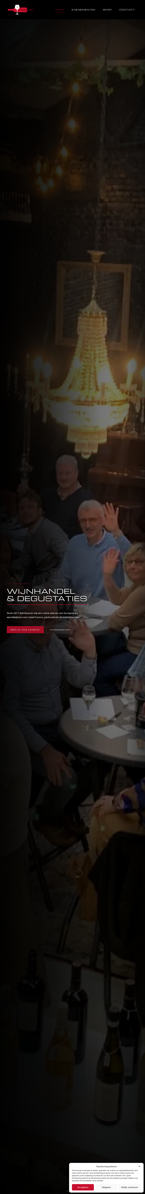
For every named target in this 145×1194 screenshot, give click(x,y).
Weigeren (106, 1187)
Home (59, 9)
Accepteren (83, 1187)
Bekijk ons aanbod (25, 630)
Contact (127, 9)
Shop (107, 9)
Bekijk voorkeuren (129, 1187)
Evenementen (84, 9)
